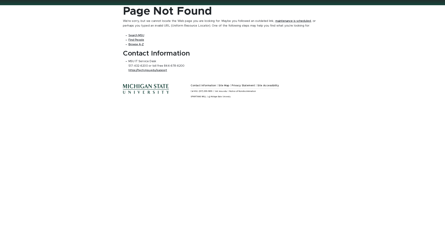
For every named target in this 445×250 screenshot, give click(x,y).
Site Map (224, 85)
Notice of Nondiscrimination (242, 91)
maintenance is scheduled (293, 21)
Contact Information (203, 85)
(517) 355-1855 (206, 91)
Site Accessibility (268, 85)
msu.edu (223, 91)
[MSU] (155, 92)
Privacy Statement (243, 85)
